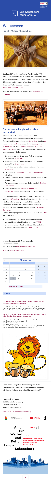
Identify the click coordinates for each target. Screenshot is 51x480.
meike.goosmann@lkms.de (13, 87)
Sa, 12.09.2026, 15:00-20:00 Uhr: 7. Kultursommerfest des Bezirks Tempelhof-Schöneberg (23, 302)
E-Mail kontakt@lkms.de (25, 246)
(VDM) (38, 222)
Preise (5, 250)
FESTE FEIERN (32, 227)
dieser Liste (19, 164)
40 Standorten (15, 199)
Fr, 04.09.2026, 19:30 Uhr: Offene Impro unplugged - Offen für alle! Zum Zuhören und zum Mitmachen (24, 315)
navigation (4, 5)
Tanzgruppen (26, 146)
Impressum (7, 412)
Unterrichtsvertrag (16, 250)
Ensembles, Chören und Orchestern (29, 172)
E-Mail (45, 213)
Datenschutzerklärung (22, 412)
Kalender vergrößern (16, 286)
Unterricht (33, 141)
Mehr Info (19, 159)
